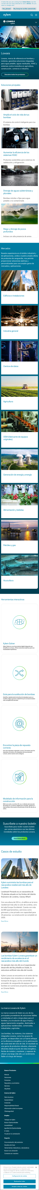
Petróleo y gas (9, 545)
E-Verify (6, 1131)
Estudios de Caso (9, 1145)
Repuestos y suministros (11, 1083)
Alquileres (7, 1089)
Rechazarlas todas (19, 1181)
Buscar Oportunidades (11, 1122)
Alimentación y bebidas (13, 510)
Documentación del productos (13, 1142)
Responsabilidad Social (11, 1105)
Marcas (6, 1074)
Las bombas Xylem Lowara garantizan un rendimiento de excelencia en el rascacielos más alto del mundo (19, 958)
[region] (19, 1177)
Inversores (7, 1103)
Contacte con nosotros (11, 1153)
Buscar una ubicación (11, 1151)
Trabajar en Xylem (9, 1120)
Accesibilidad (8, 1125)
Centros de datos (10, 366)
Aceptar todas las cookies (19, 1186)
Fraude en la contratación (12, 1134)
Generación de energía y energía (17, 474)
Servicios (7, 1086)
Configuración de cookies (19, 1176)
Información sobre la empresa (13, 1108)
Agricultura (8, 401)
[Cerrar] (36, 1167)
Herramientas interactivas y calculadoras (16, 1148)
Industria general (10, 331)
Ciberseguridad (9, 1111)
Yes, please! (6, 9)
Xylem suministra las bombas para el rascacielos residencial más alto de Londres (17, 885)
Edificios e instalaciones (13, 295)
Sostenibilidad (8, 1100)
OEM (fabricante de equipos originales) (15, 438)
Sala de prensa (8, 1097)
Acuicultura (8, 580)
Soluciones (7, 1077)
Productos (7, 1080)
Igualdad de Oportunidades (12, 1128)
